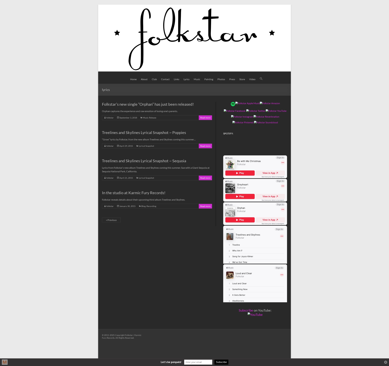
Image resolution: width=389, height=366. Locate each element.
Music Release (149, 117)
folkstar (110, 117)
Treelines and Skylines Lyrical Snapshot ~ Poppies (144, 132)
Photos (221, 79)
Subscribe (246, 310)
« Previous (111, 220)
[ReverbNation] (266, 116)
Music (197, 79)
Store (242, 79)
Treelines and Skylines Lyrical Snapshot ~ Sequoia (144, 160)
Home (133, 79)
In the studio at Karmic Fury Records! (133, 192)
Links (176, 79)
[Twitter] (255, 110)
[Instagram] (242, 116)
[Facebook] (234, 110)
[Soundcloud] (266, 122)
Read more (205, 117)
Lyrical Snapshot (146, 146)
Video (252, 79)
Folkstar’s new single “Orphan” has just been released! (148, 104)
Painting (208, 79)
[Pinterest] (243, 122)
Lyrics (186, 79)
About (144, 79)
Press (232, 79)
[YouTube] (276, 110)
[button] (261, 79)
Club (154, 79)
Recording (151, 206)
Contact (165, 79)
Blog (143, 206)
